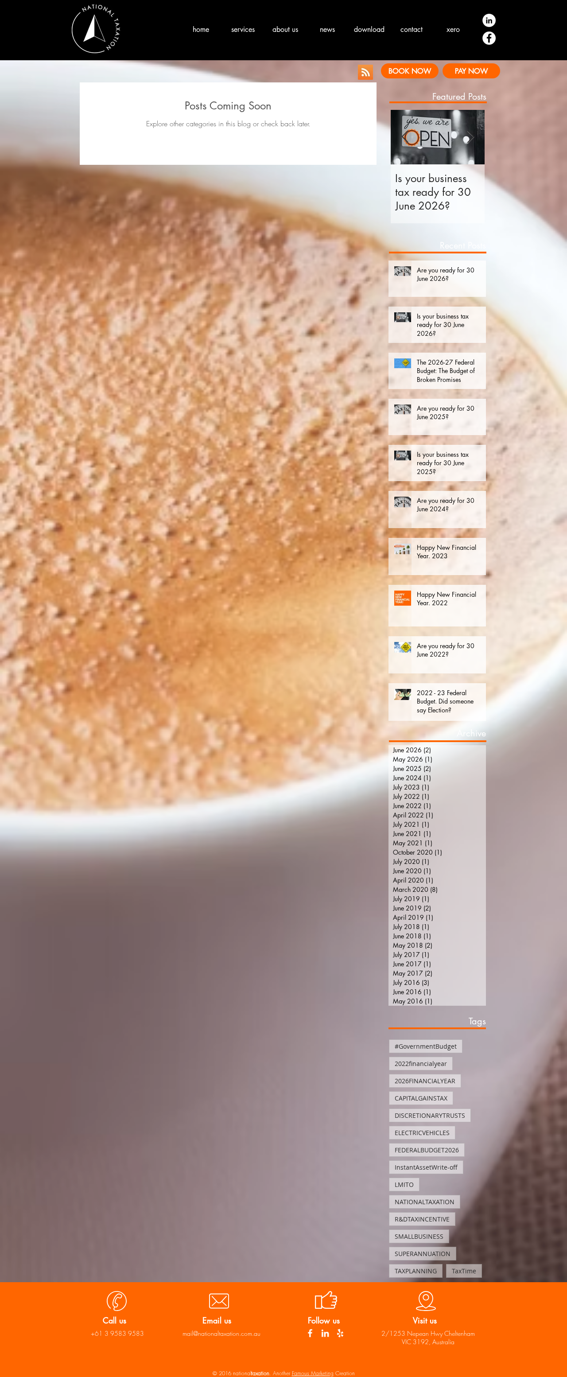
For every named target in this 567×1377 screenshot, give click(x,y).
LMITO (404, 1184)
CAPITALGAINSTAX (421, 1098)
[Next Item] (470, 137)
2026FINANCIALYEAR (425, 1081)
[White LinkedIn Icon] (325, 1333)
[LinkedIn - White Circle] (489, 20)
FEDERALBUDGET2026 (427, 1150)
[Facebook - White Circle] (489, 38)
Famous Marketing (313, 1373)
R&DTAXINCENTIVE (422, 1219)
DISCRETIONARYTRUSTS (430, 1115)
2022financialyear (421, 1063)
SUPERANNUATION (422, 1253)
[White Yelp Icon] (340, 1333)
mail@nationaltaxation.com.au (221, 1333)
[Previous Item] (405, 137)
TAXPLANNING (416, 1271)
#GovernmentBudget (426, 1046)
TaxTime (464, 1271)
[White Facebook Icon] (310, 1333)
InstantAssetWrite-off (426, 1167)
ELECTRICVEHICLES (422, 1132)
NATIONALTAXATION (424, 1202)
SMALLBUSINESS (419, 1236)
